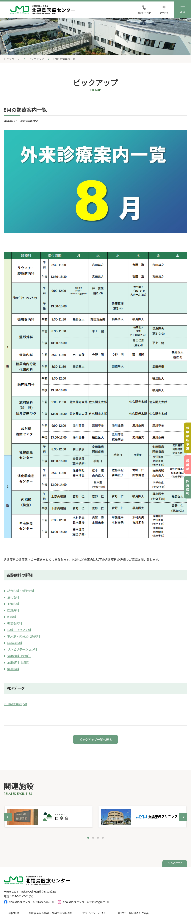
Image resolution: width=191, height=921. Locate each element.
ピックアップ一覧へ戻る (95, 739)
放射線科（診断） (19, 662)
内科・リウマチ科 (19, 630)
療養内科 (13, 669)
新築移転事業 (187, 438)
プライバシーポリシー (95, 913)
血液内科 (13, 603)
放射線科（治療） (19, 656)
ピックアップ (36, 59)
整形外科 (13, 610)
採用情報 (187, 487)
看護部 (187, 465)
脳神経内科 (14, 643)
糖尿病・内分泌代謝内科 (23, 636)
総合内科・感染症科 (20, 590)
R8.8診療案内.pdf (15, 704)
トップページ (11, 59)
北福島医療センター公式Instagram (84, 902)
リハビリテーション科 (22, 649)
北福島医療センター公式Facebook (29, 902)
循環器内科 (14, 623)
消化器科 (13, 597)
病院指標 (14, 913)
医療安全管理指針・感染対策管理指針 (51, 913)
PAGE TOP (176, 863)
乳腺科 (11, 616)
